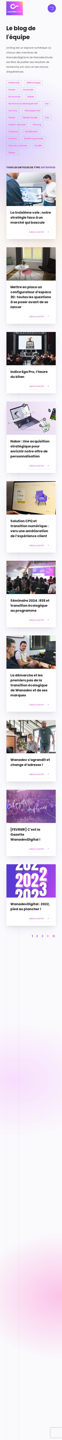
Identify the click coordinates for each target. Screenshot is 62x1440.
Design (11, 152)
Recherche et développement (23, 103)
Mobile (30, 96)
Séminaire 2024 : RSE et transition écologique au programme (29, 605)
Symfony (13, 110)
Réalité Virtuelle (30, 117)
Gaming (37, 124)
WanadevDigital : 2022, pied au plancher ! (30, 906)
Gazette (38, 145)
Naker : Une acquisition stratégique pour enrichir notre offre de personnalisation (29, 449)
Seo (47, 103)
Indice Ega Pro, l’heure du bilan (29, 374)
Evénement (14, 82)
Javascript (27, 89)
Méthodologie (34, 82)
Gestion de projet (16, 124)
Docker (11, 89)
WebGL (11, 117)
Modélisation (31, 131)
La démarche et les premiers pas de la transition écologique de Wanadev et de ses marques (28, 685)
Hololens (12, 138)
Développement (32, 110)
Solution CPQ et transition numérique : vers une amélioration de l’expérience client (29, 528)
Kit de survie (14, 96)
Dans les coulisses (17, 145)
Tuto (47, 117)
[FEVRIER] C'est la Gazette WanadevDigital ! (25, 834)
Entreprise (13, 131)
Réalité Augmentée (33, 138)
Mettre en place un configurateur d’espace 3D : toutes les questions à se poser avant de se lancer (30, 297)
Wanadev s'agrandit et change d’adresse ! (30, 762)
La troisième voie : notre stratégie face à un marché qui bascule (30, 217)
